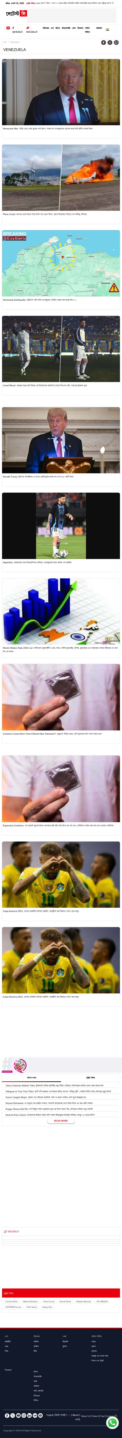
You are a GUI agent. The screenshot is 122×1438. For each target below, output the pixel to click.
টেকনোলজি (66, 28)
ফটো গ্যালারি (38, 1391)
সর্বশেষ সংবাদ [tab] (31, 1078)
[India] (107, 30)
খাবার (93, 1342)
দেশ (52, 28)
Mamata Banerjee (30, 1302)
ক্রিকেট (65, 1342)
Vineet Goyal (48, 1302)
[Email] (40, 1415)
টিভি (35, 1351)
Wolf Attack (32, 1307)
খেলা (74, 28)
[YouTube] (18, 1415)
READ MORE (61, 1121)
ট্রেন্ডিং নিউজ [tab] (90, 1078)
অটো (35, 1381)
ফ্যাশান (94, 1351)
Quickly (17, 32)
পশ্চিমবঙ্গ (46, 28)
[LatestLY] (16, 14)
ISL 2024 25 (102, 1302)
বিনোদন (80, 28)
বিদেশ (58, 28)
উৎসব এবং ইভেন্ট (98, 1361)
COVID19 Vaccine (13, 1307)
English (50, 1415)
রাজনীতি (8, 1342)
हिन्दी (57, 1415)
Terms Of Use (98, 1416)
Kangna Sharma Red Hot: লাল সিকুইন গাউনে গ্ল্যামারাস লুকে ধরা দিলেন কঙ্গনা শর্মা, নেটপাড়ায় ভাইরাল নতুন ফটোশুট (49, 1109)
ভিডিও (36, 1400)
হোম (4, 42)
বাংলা (69, 1415)
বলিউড (36, 1342)
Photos (37, 1396)
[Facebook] (103, 42)
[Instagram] (23, 1415)
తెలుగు (76, 1415)
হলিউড (36, 1346)
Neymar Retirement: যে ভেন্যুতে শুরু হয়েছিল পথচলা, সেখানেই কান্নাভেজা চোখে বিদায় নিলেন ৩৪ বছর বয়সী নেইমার (49, 1103)
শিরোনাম (8, 1370)
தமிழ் (77, 1419)
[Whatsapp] (116, 42)
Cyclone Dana (12, 1302)
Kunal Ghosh (65, 1302)
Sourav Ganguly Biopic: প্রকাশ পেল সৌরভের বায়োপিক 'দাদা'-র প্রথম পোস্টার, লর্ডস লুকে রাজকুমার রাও (46, 1097)
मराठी (63, 1415)
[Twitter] (110, 42)
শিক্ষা (6, 1351)
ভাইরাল (99, 28)
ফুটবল (65, 1346)
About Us (85, 1416)
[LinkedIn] (29, 1415)
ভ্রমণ (94, 1346)
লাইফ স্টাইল (87, 30)
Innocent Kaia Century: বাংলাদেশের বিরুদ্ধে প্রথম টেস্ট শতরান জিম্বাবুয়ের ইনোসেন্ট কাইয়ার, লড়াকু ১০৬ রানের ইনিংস (50, 1115)
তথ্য (6, 1346)
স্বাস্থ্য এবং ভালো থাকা (100, 1356)
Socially (31, 32)
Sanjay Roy (47, 1307)
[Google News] (35, 1415)
